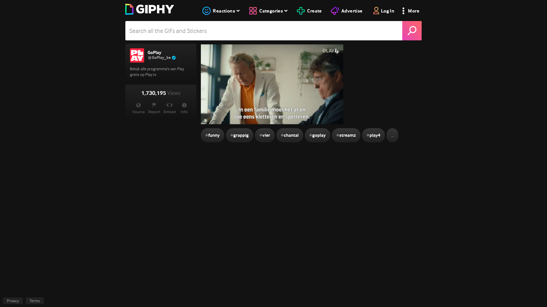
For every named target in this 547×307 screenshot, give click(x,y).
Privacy (13, 300)
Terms (35, 300)
